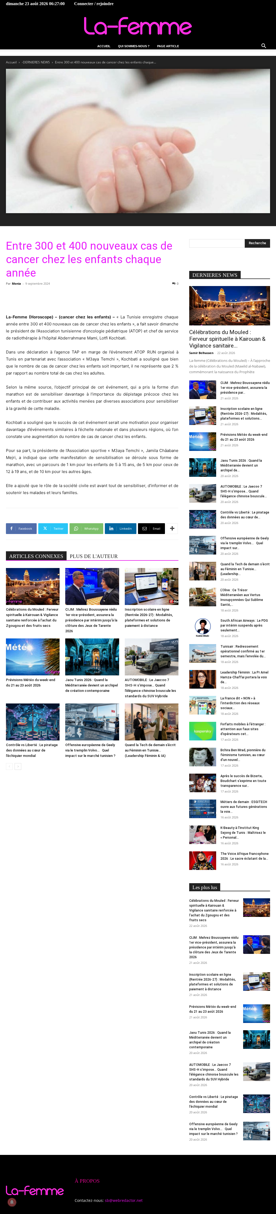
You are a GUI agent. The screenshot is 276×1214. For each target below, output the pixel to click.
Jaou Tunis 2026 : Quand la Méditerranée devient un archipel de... (241, 465)
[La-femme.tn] (138, 26)
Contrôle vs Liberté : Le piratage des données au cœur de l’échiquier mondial (32, 750)
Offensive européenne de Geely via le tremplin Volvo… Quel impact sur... (244, 543)
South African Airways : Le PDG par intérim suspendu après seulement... (244, 625)
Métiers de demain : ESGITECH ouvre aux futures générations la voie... (243, 807)
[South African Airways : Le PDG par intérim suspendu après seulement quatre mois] (202, 627)
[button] (263, 46)
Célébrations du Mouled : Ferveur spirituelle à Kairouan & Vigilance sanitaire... (227, 339)
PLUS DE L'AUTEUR (94, 556)
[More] (172, 528)
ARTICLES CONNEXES (36, 556)
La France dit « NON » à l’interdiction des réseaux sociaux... (240, 703)
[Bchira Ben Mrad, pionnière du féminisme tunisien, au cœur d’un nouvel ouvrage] (202, 757)
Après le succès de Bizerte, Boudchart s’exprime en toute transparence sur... (243, 781)
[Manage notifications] (12, 1202)
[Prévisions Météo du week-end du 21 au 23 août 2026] (33, 656)
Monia (16, 283)
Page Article (168, 46)
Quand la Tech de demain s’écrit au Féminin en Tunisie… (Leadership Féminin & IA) (150, 750)
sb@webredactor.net (124, 1200)
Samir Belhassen (201, 353)
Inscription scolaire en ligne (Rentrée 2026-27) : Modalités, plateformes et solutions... (243, 413)
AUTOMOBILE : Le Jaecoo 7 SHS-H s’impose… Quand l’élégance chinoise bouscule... (243, 491)
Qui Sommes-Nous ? (134, 46)
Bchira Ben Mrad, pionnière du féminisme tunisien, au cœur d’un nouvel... (242, 755)
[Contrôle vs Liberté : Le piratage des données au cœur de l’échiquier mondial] (33, 721)
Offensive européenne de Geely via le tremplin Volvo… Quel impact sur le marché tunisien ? (90, 750)
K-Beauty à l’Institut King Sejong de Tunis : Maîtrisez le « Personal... (243, 832)
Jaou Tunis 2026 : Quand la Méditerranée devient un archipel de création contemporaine (91, 685)
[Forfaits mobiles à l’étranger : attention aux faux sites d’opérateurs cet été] (202, 731)
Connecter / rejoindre (93, 3)
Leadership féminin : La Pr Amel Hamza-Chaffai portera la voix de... (244, 677)
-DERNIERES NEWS (36, 62)
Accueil (104, 46)
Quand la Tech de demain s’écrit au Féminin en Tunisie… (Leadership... (245, 569)
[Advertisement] (92, 300)
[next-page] (18, 766)
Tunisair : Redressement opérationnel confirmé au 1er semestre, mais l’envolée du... (243, 651)
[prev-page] (9, 766)
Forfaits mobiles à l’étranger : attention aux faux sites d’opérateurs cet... (242, 729)
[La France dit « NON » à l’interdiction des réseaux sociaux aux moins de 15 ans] (202, 705)
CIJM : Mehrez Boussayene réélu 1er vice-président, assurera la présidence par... (245, 388)
